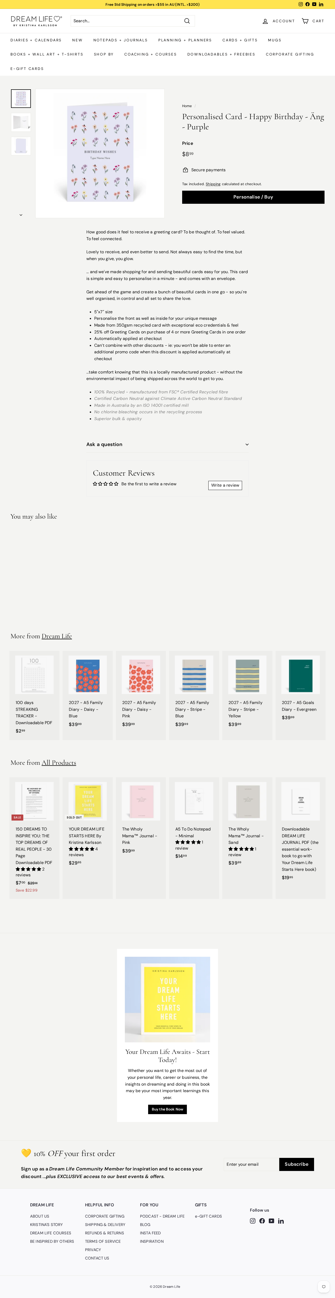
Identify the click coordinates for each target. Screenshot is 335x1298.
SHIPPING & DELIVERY (105, 1224)
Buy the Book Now (167, 1109)
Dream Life (57, 636)
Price (187, 143)
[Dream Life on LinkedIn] (281, 1220)
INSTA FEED (150, 1233)
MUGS (274, 40)
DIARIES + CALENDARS (36, 40)
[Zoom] (100, 153)
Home (187, 106)
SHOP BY (104, 54)
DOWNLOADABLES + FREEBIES (221, 54)
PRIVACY (93, 1249)
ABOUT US (39, 1216)
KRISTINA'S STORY (46, 1224)
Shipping (213, 184)
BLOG (145, 1224)
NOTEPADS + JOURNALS (120, 40)
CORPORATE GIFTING (290, 54)
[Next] (20, 213)
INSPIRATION (152, 1241)
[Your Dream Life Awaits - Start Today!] (167, 999)
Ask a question (104, 444)
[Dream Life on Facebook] (262, 1220)
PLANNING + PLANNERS (185, 40)
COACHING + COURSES (150, 54)
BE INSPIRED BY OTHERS (52, 1241)
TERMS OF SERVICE (103, 1241)
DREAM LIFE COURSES (50, 1233)
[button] (29, 869)
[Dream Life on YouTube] (271, 1220)
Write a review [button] (225, 485)
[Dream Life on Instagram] (252, 1220)
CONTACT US (97, 1258)
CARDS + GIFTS (240, 40)
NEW (77, 40)
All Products (59, 762)
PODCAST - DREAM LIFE (162, 1216)
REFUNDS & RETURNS (104, 1233)
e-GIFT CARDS (27, 68)
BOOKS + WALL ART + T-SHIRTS (46, 54)
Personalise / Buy (253, 197)
